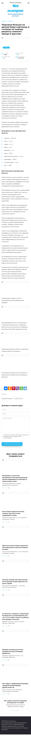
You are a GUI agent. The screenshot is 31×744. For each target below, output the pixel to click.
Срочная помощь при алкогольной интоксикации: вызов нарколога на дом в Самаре (14, 581)
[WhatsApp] (21, 388)
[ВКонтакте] (6, 388)
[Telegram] (25, 388)
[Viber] (17, 388)
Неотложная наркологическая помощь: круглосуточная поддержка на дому (13, 513)
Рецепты (6, 47)
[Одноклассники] (9, 388)
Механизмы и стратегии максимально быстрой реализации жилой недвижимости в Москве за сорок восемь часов (14, 478)
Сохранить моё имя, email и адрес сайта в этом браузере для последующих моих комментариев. (16, 436)
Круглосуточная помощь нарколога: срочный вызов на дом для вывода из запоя (15, 547)
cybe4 (4, 394)
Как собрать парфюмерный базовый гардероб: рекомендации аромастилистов (15, 685)
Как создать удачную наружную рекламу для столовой (15, 701)
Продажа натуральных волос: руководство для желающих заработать (12, 651)
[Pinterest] (13, 388)
